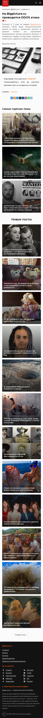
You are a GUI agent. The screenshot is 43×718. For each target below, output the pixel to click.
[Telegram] (31, 98)
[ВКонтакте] (11, 98)
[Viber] (25, 98)
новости (24, 9)
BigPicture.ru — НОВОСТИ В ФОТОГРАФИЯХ (17, 690)
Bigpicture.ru (35, 24)
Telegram (31, 79)
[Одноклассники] (14, 98)
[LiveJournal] (23, 98)
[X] (20, 98)
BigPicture (15, 9)
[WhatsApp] (28, 98)
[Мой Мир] (17, 98)
